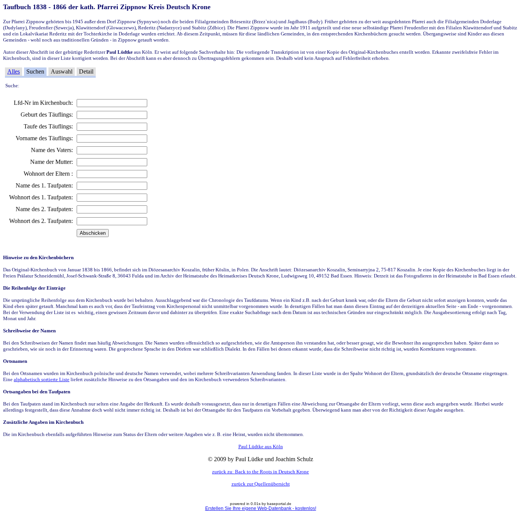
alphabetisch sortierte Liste (41, 379)
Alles (13, 71)
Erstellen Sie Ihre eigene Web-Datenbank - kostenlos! (260, 508)
